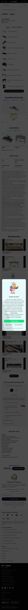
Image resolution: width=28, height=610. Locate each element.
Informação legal (8, 328)
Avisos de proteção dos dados (18, 328)
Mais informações (18, 324)
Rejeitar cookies (9, 324)
